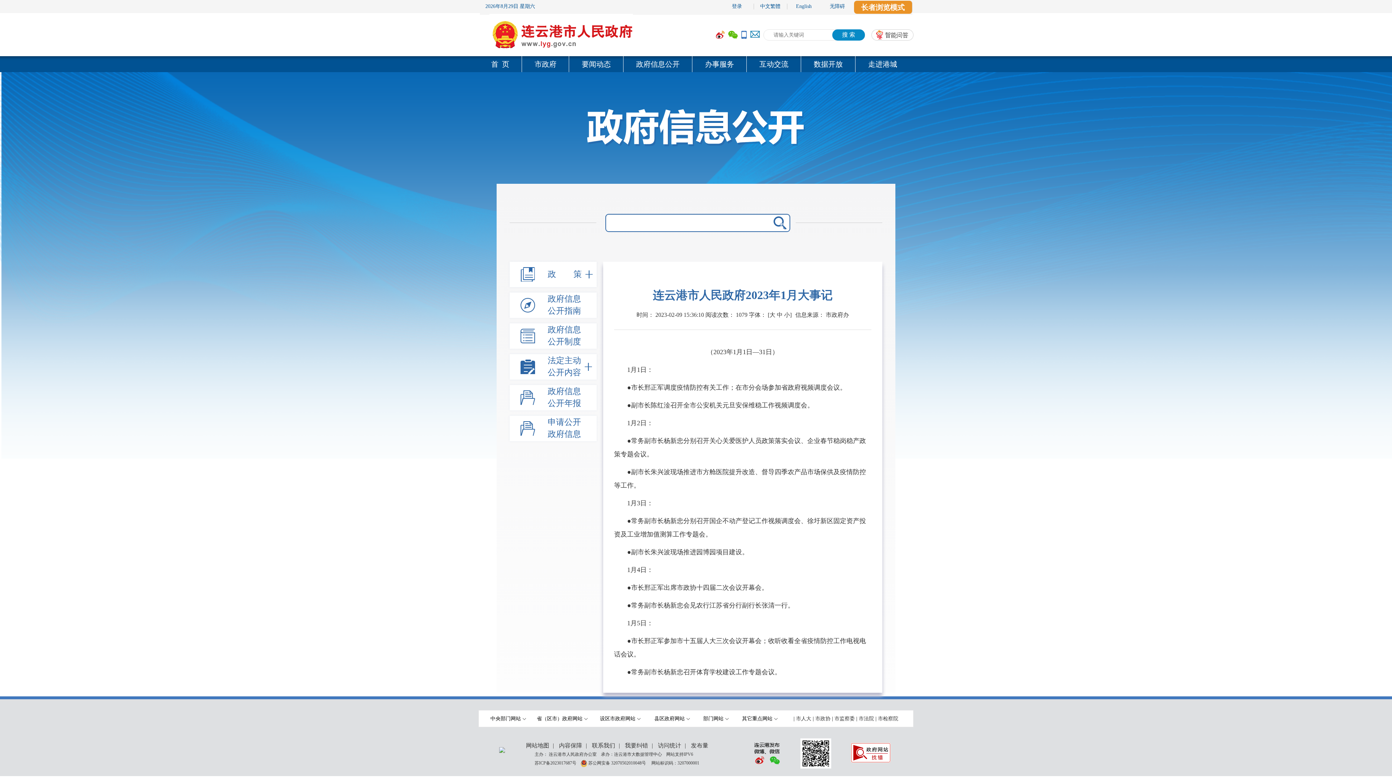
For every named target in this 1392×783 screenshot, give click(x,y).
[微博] (720, 35)
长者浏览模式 (883, 7)
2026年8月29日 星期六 (510, 6)
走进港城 (882, 64)
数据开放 (828, 64)
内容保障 (570, 745)
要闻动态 (596, 64)
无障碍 (837, 6)
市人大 (803, 718)
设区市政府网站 (617, 718)
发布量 (699, 745)
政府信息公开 (658, 64)
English (804, 6)
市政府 (545, 64)
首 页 (500, 64)
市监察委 (844, 718)
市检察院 (888, 718)
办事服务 (719, 64)
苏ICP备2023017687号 (555, 762)
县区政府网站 (669, 718)
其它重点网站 (757, 718)
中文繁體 (770, 6)
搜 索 (848, 35)
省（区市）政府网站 (560, 718)
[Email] (755, 35)
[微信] (733, 35)
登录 (737, 6)
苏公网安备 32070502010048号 (617, 762)
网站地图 (537, 745)
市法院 (866, 718)
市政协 (822, 718)
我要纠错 (636, 745)
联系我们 (603, 745)
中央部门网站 (505, 718)
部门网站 (713, 718)
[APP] (744, 35)
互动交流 (773, 64)
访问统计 (669, 745)
